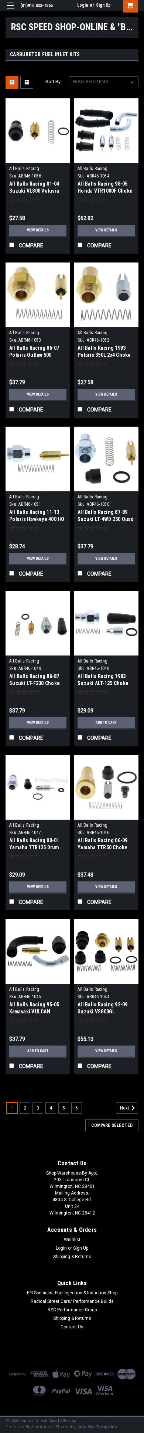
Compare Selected (112, 1125)
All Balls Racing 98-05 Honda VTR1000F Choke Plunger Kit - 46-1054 (105, 191)
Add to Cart (106, 723)
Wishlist (72, 1239)
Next (125, 1108)
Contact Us (72, 1326)
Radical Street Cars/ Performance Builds (72, 1301)
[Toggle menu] (10, 10)
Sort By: (53, 81)
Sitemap (68, 1420)
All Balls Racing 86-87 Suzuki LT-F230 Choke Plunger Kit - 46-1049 (34, 683)
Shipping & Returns (72, 1256)
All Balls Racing (24, 168)
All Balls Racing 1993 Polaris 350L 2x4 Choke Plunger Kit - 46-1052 (104, 355)
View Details (38, 230)
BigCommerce (39, 1426)
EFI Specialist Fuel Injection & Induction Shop (72, 1292)
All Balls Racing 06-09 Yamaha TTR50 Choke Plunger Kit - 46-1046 (103, 847)
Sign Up (103, 5)
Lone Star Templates (96, 1426)
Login (82, 5)
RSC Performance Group (72, 1309)
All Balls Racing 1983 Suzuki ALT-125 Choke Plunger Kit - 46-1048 (103, 683)
